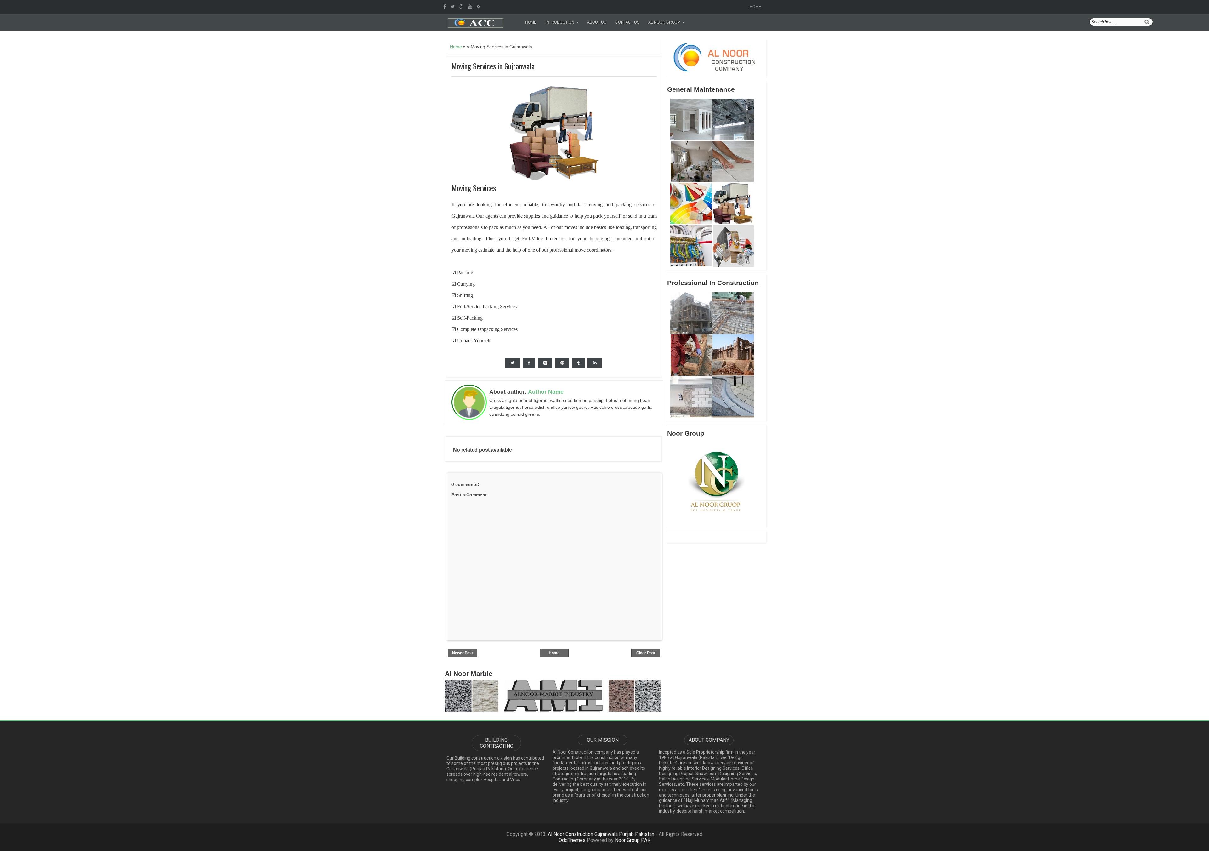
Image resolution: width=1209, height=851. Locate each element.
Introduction (559, 22)
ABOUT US (596, 22)
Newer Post (462, 653)
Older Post (645, 653)
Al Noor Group (664, 22)
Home (755, 6)
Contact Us (627, 22)
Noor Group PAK (632, 840)
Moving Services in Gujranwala (493, 66)
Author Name (546, 392)
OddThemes (572, 840)
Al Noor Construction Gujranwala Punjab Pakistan (601, 834)
